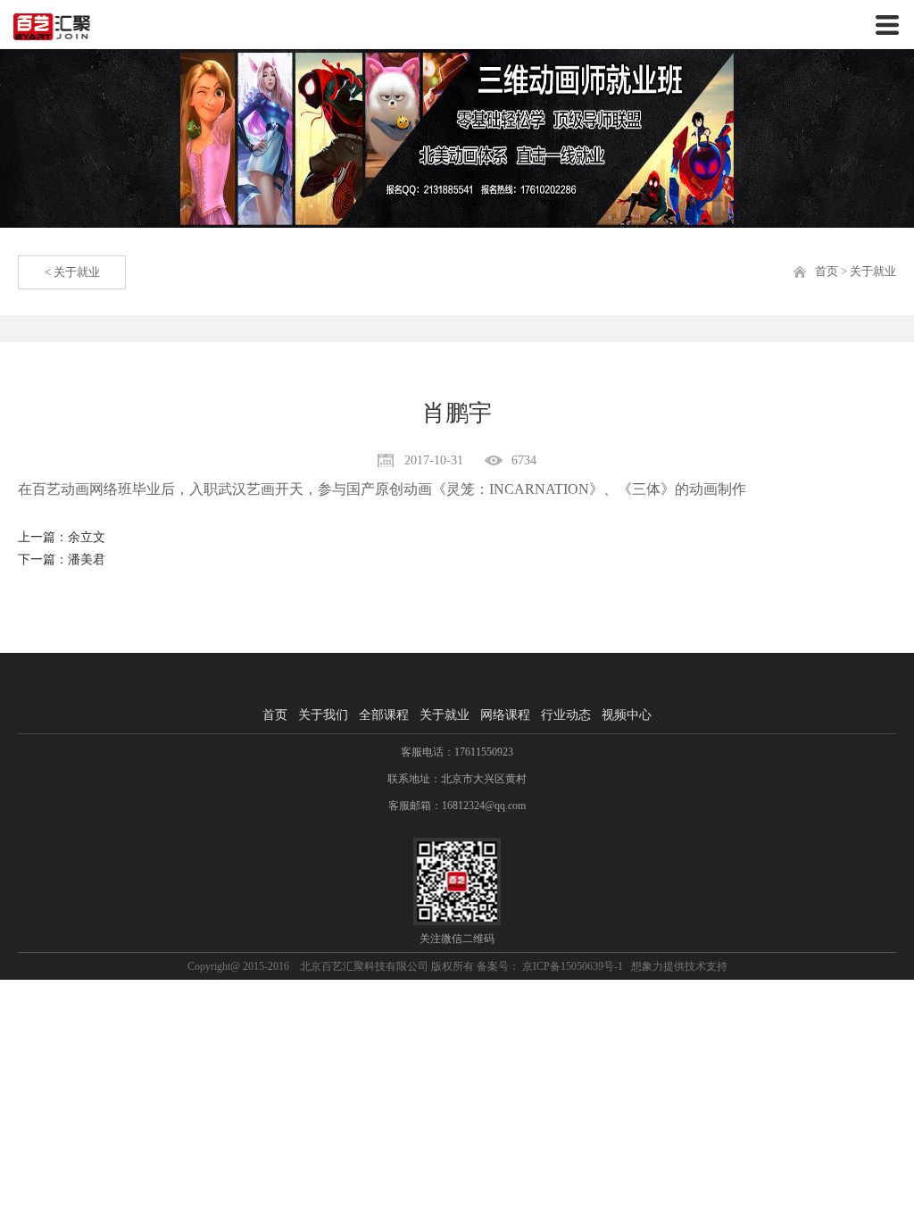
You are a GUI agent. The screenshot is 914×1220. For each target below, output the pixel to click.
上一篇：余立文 (61, 537)
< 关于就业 (72, 272)
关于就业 (873, 271)
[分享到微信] (780, 589)
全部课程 (384, 715)
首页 (826, 271)
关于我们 (323, 715)
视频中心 (627, 715)
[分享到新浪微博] (826, 589)
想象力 (647, 966)
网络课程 (505, 715)
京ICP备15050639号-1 (571, 966)
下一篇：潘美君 (61, 559)
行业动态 (566, 715)
